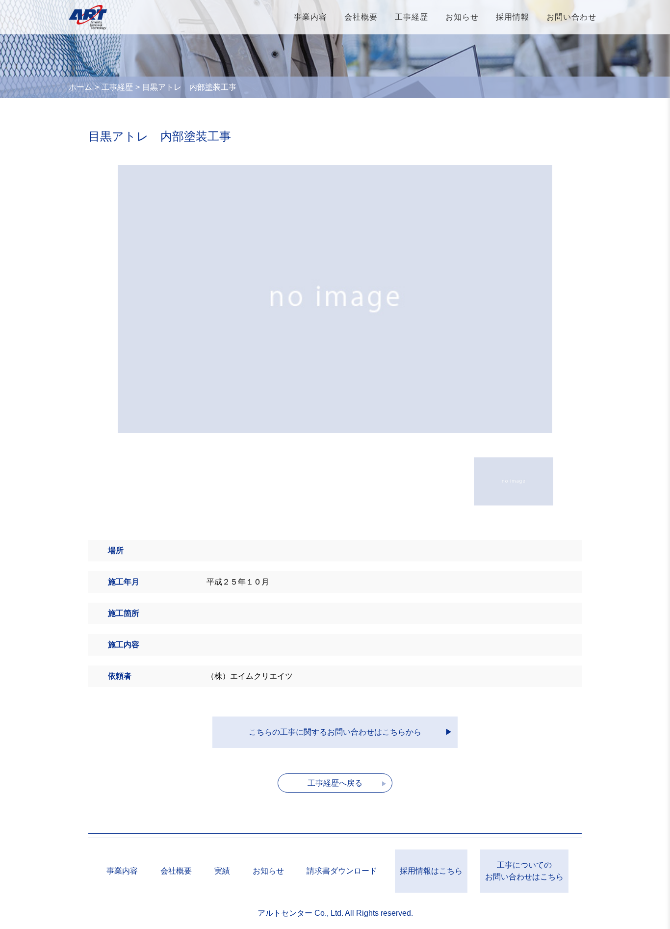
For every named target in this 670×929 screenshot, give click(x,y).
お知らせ (462, 17)
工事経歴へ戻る (335, 783)
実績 (222, 871)
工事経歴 (411, 17)
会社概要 (361, 17)
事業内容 (310, 17)
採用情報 (512, 17)
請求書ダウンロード (342, 871)
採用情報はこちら (431, 871)
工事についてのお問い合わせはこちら (524, 871)
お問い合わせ (571, 17)
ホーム (80, 87)
